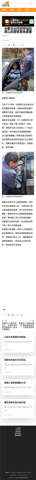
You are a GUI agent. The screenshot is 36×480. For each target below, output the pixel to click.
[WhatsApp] (18, 45)
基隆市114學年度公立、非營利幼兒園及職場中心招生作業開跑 (9, 326)
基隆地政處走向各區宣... (15, 360)
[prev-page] (3, 421)
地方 (6, 15)
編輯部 (5, 35)
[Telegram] (14, 45)
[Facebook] (5, 45)
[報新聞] (6, 4)
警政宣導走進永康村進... (15, 402)
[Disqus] (18, 277)
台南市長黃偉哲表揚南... (15, 337)
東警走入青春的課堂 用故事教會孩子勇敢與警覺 (26, 325)
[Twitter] (22, 45)
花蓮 (4, 309)
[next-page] (6, 421)
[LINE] (9, 45)
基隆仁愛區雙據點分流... (15, 382)
